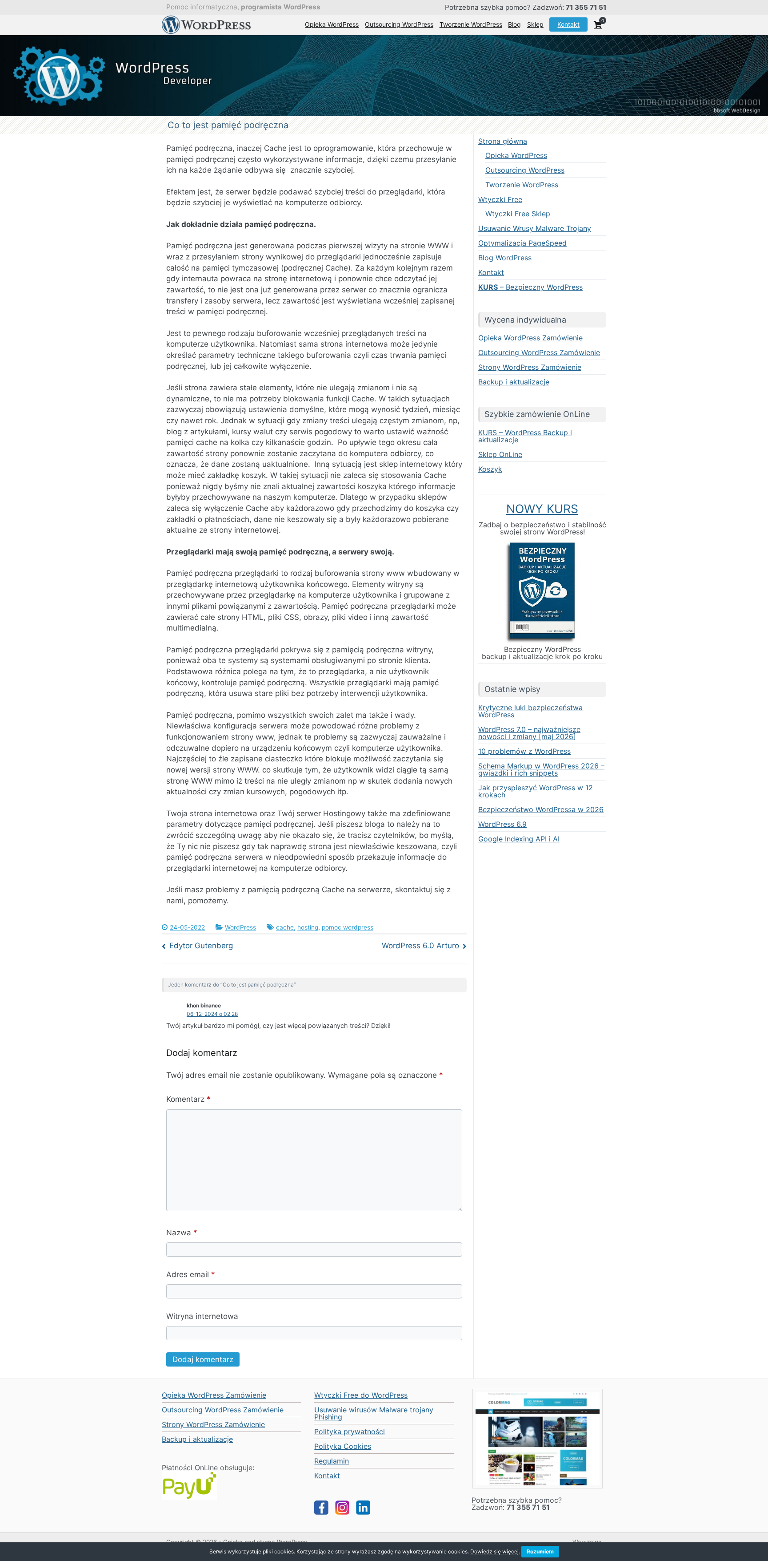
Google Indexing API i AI (519, 838)
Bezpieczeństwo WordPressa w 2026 (541, 809)
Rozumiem (540, 1551)
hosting (307, 927)
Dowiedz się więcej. (495, 1551)
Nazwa (181, 1232)
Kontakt (568, 24)
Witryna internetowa (202, 1316)
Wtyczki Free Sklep (517, 213)
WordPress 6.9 (502, 824)
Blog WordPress (505, 257)
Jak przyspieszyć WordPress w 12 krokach (535, 791)
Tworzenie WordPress (471, 24)
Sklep (535, 24)
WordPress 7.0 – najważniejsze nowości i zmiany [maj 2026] (529, 733)
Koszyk (490, 469)
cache (285, 927)
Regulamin (331, 1460)
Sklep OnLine (500, 454)
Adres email (190, 1274)
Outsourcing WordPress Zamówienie (539, 352)
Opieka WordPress (332, 24)
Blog (514, 24)
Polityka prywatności (349, 1431)
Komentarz (188, 1099)
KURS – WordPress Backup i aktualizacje (525, 436)
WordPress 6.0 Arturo (420, 945)
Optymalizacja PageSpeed (522, 243)
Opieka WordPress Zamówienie (530, 337)
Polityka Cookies (342, 1446)
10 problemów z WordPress (524, 751)
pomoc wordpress (347, 927)
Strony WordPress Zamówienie (529, 367)
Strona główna (502, 141)
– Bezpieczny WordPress (530, 287)
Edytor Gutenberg (201, 945)
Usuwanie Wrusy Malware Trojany (534, 228)
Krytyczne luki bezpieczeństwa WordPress (530, 711)
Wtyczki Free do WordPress (361, 1395)
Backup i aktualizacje (513, 381)
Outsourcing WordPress (399, 24)
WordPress (240, 927)
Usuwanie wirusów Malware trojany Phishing (373, 1413)
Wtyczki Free (500, 199)
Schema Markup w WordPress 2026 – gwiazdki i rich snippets (541, 769)
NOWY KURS (542, 508)
